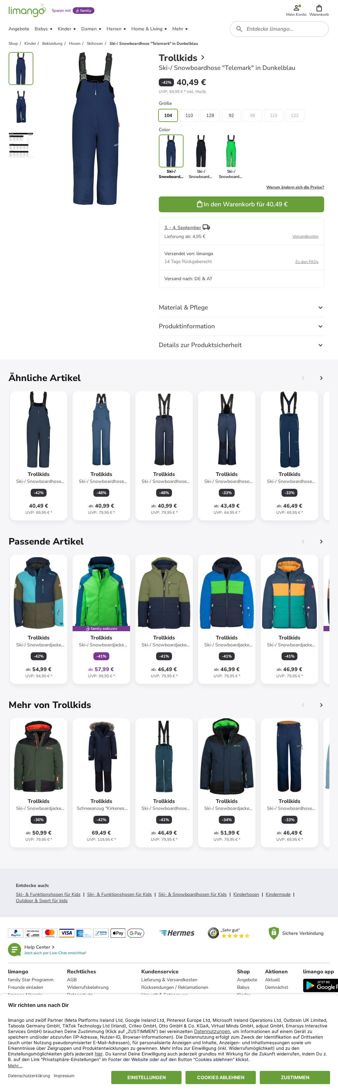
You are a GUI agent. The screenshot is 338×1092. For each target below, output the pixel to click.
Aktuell (272, 980)
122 (295, 115)
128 (210, 115)
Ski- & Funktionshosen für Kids (48, 894)
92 (231, 115)
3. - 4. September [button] (182, 227)
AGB (72, 980)
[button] (319, 10)
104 (168, 115)
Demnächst (276, 987)
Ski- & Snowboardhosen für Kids (192, 894)
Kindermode (278, 894)
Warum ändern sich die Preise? (295, 187)
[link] (201, 156)
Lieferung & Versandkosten (169, 980)
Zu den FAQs (307, 261)
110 (189, 115)
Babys (243, 987)
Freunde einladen (25, 987)
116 (274, 115)
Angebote (247, 980)
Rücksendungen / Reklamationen (174, 987)
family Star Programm (30, 980)
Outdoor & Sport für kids (42, 901)
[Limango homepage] (27, 10)
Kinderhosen (246, 894)
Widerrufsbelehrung (88, 987)
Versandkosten (305, 236)
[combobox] (279, 29)
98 (252, 115)
